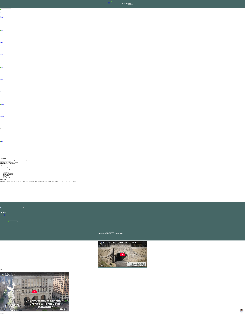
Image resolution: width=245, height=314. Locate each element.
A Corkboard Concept (118, 233)
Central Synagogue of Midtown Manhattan (25, 194)
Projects (170, 108)
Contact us (171, 110)
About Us (171, 109)
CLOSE (2, 313)
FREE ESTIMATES (130, 4)
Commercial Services (173, 106)
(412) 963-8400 (125, 3)
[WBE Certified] (116, 1)
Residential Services (172, 107)
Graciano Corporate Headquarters (7, 194)
